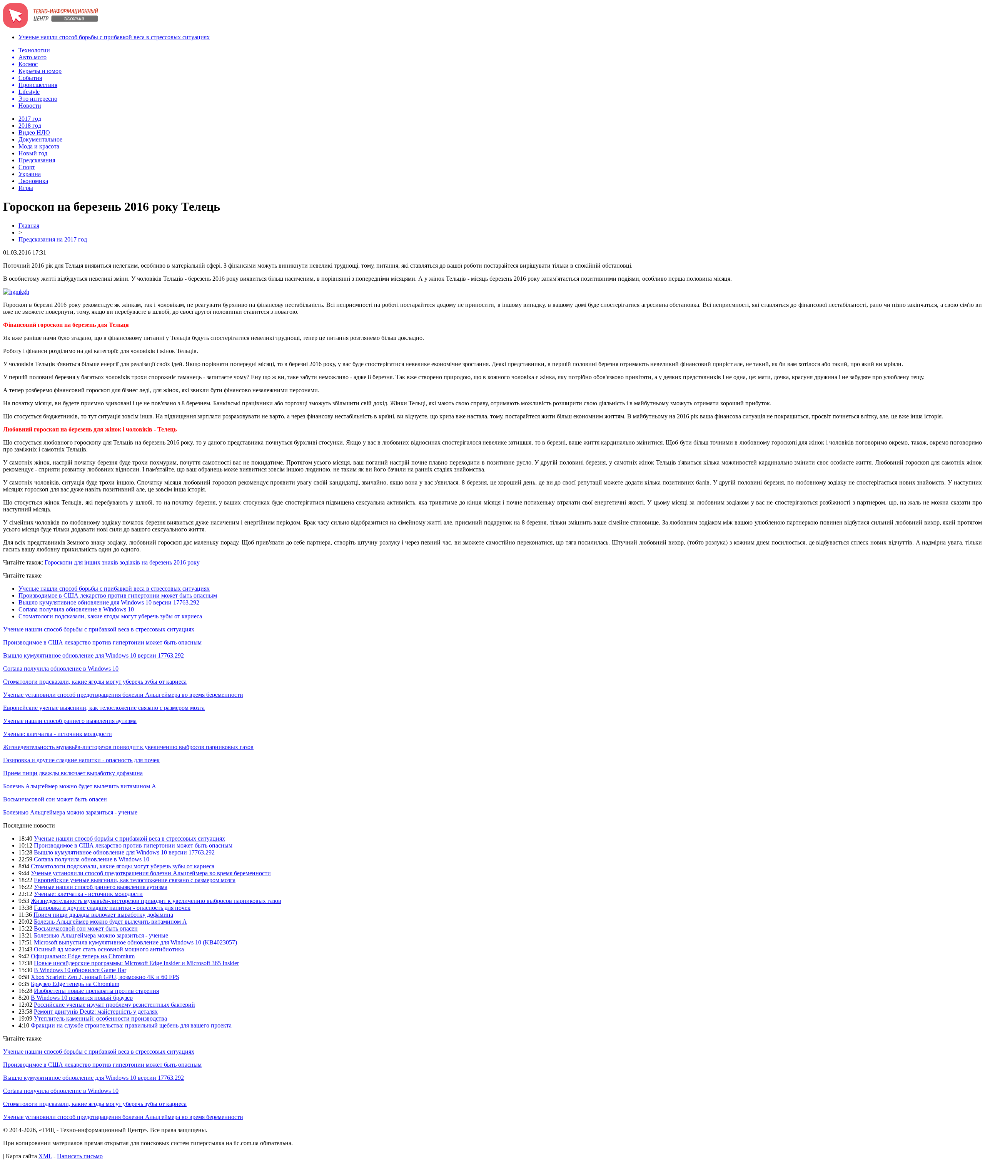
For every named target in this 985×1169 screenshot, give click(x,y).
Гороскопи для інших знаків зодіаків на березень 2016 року (122, 562)
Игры (25, 188)
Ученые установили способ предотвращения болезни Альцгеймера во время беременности (123, 694)
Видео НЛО (34, 132)
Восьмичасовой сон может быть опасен (55, 799)
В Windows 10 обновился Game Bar (80, 970)
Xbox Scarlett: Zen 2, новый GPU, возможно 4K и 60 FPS (105, 977)
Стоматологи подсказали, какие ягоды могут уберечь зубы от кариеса (110, 616)
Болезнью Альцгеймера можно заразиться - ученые (70, 812)
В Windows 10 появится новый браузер (82, 997)
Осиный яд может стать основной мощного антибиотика (109, 949)
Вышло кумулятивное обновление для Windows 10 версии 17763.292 (108, 602)
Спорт (26, 167)
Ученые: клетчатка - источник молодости (57, 734)
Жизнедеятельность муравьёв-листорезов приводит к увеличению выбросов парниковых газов (128, 747)
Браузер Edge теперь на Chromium (75, 984)
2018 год (29, 125)
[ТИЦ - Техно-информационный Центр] (50, 25)
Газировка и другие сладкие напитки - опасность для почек (81, 760)
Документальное (40, 139)
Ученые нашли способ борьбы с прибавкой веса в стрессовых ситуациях (114, 37)
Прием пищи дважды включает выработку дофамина (73, 773)
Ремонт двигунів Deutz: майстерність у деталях (96, 1011)
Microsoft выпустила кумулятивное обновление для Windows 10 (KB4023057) (135, 942)
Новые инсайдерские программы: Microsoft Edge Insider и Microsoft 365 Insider (136, 963)
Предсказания (36, 160)
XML (45, 1156)
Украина (29, 174)
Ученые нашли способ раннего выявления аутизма (70, 721)
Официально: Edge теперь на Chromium (83, 956)
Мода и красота (38, 146)
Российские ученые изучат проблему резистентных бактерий (114, 1004)
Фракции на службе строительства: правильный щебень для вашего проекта (131, 1025)
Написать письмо (80, 1156)
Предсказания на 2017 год (52, 239)
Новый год (32, 153)
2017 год (29, 118)
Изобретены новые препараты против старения (96, 990)
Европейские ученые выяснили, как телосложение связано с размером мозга (104, 707)
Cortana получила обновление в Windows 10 (76, 609)
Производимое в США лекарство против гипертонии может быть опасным (117, 595)
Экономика (33, 181)
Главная (28, 225)
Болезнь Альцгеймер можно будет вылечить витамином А (79, 786)
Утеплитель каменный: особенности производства (100, 1018)
